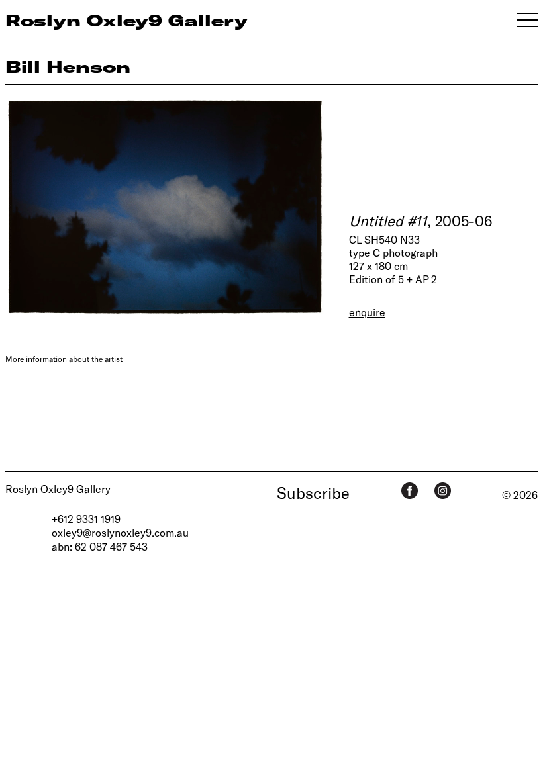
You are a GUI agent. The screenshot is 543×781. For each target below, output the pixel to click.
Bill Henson (67, 66)
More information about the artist (64, 358)
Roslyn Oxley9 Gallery (58, 488)
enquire (367, 312)
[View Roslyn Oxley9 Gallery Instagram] (442, 490)
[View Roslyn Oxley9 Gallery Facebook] (409, 490)
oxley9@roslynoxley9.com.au (120, 532)
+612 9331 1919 (86, 518)
